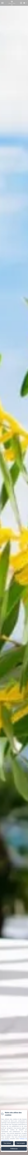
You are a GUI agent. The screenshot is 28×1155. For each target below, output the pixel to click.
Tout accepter (21, 1143)
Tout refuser (7, 1143)
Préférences (14, 1148)
